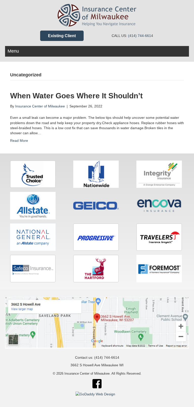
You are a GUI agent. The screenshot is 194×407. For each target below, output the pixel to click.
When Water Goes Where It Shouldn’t (76, 96)
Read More (19, 141)
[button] (62, 36)
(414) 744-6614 (140, 36)
